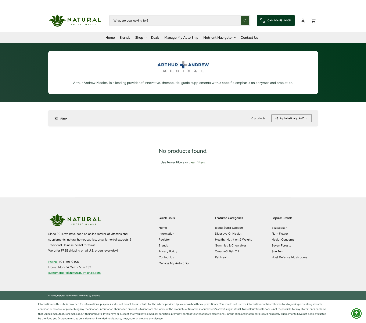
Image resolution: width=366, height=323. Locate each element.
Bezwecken (279, 228)
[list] (183, 311)
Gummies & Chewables (230, 245)
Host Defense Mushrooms (289, 257)
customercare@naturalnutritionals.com (74, 273)
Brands (163, 245)
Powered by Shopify (89, 295)
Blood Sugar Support (229, 228)
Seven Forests (281, 245)
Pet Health (222, 257)
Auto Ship (287, 4)
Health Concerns (283, 239)
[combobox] (180, 20)
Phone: (53, 262)
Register (164, 239)
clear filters (197, 162)
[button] (313, 20)
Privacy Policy (168, 251)
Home (163, 228)
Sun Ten (277, 251)
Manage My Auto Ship (174, 263)
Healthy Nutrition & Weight (233, 239)
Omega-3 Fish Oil (226, 251)
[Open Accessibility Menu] (356, 313)
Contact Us (166, 257)
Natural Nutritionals (67, 295)
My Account (310, 4)
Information (166, 233)
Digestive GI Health (228, 233)
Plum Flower (280, 233)
